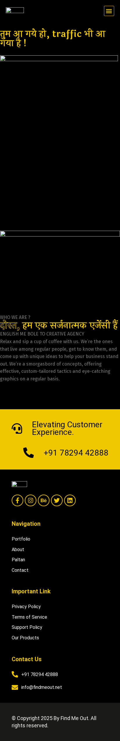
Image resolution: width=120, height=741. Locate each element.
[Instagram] (30, 500)
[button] (109, 11)
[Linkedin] (70, 500)
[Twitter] (57, 500)
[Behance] (44, 500)
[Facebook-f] (17, 500)
